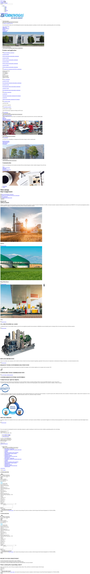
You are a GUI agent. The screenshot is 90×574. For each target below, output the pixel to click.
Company (2, 497)
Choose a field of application (5, 517)
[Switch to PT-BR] (6, 10)
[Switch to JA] (5, 11)
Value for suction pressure (4, 485)
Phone (1, 501)
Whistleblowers (7, 454)
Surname (2, 499)
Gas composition (3, 480)
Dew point (2, 481)
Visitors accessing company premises (11, 453)
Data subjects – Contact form (9, 448)
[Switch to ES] (5, 9)
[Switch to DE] (6, 7)
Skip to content (2, 0)
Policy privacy (2, 508)
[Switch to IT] (5, 8)
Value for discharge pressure (5, 488)
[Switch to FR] (5, 6)
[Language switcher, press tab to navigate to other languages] (3, 5)
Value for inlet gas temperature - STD (6, 494)
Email (1, 500)
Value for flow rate (3, 491)
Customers (6, 450)
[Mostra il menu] (44, 285)
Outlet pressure (3, 487)
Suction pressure (3, 484)
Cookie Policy (2, 468)
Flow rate (2, 490)
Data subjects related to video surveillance (11, 452)
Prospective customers (8, 455)
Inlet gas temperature (3, 493)
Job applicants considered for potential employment (13, 449)
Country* (2, 502)
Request (1, 507)
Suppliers (6, 451)
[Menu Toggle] (0, 19)
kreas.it (4, 470)
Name (1, 498)
